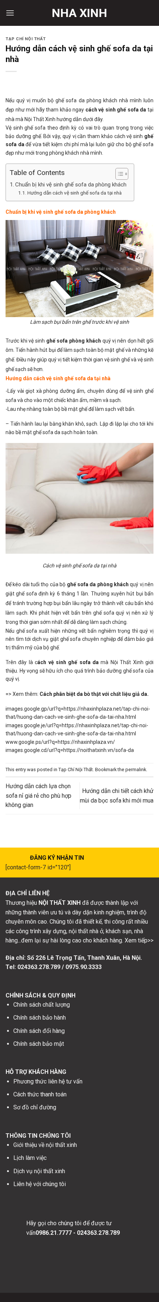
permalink (135, 769)
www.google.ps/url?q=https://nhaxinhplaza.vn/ (60, 742)
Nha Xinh (79, 13)
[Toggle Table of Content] (118, 174)
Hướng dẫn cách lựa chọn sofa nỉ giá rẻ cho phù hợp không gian (38, 795)
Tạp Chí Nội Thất (26, 39)
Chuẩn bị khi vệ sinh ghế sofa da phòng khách (70, 184)
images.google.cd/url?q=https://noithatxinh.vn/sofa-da (70, 750)
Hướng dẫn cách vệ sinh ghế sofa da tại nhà (74, 193)
